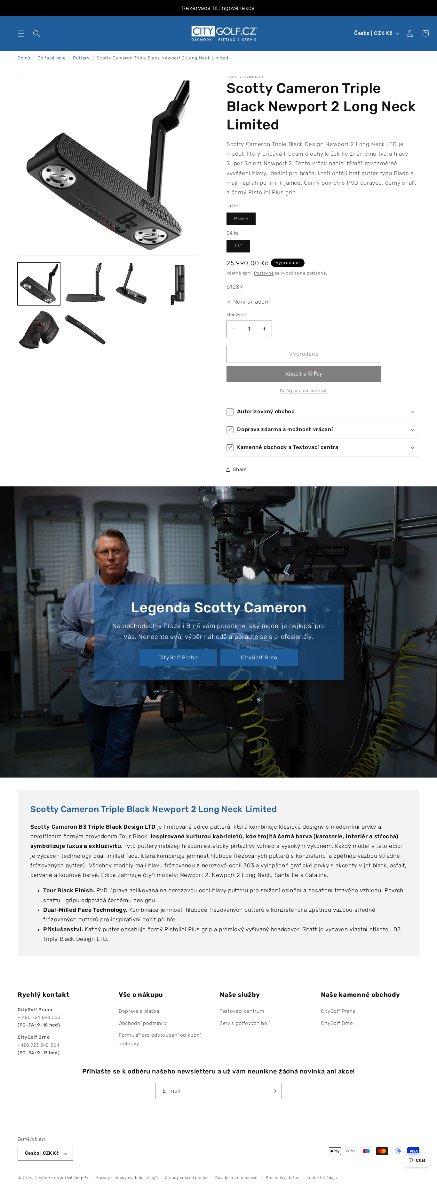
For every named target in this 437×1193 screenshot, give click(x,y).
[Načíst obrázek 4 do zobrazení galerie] (177, 284)
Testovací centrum (242, 1011)
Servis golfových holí (245, 1023)
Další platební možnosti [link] (304, 390)
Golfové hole (51, 58)
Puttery (81, 58)
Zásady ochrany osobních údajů (127, 1177)
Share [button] (239, 469)
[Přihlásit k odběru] (274, 1091)
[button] (21, 33)
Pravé (245, 220)
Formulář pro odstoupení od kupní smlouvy (160, 1039)
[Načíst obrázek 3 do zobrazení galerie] (131, 284)
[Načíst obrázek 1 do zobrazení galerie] (39, 284)
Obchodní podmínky (143, 1023)
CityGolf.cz (45, 1178)
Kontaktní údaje (321, 1177)
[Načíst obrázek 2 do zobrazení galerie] (85, 284)
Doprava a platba (139, 1011)
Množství (236, 315)
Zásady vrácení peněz (186, 1177)
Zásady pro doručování (237, 1177)
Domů (24, 58)
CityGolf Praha (178, 657)
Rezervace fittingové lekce (218, 8)
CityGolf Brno (259, 657)
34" (242, 247)
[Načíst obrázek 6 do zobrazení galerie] (85, 330)
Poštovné (264, 273)
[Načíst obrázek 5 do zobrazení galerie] (39, 330)
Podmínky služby (282, 1177)
